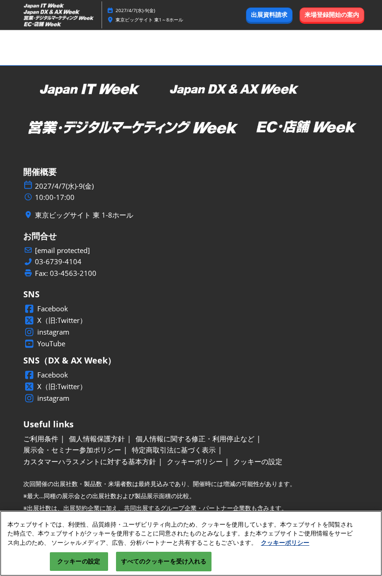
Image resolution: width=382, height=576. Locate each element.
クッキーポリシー (285, 542)
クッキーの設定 (78, 561)
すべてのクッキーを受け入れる (164, 561)
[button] (269, 14)
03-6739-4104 (58, 261)
